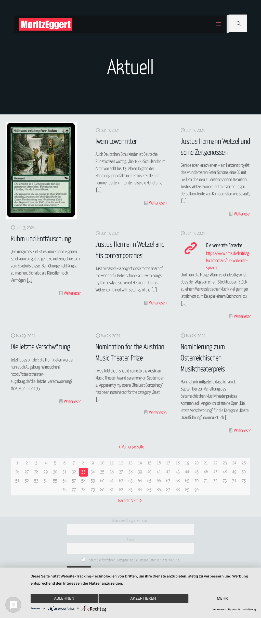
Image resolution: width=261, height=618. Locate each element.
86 (159, 490)
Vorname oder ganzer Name (130, 521)
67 (168, 481)
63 (130, 481)
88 (178, 490)
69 (187, 481)
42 (168, 472)
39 (140, 472)
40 (149, 472)
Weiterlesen (73, 293)
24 (234, 463)
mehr (222, 598)
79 (93, 490)
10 (102, 463)
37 (121, 472)
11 (112, 463)
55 (55, 481)
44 (187, 472)
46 (206, 472)
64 (140, 481)
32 (74, 472)
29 (46, 472)
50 (244, 472)
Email (130, 540)
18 (178, 463)
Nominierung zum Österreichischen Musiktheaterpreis (203, 358)
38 (130, 472)
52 (27, 481)
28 (36, 472)
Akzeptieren (143, 598)
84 (140, 490)
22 (215, 463)
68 (178, 481)
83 (130, 490)
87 (168, 490)
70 (196, 481)
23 (225, 463)
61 (112, 481)
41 (159, 472)
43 (178, 472)
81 (112, 490)
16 (159, 463)
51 (17, 481)
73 (225, 481)
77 (74, 490)
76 (64, 490)
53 (36, 481)
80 (102, 490)
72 (215, 481)
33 (83, 472)
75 (244, 481)
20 (196, 463)
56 (64, 481)
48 (225, 472)
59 (93, 481)
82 (121, 490)
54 (46, 481)
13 (130, 463)
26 (17, 472)
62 (121, 481)
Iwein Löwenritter (116, 141)
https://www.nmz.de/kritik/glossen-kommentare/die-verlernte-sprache (233, 261)
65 (149, 481)
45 (196, 472)
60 (102, 481)
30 (55, 472)
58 (83, 481)
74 (234, 481)
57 (74, 481)
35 (102, 472)
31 (64, 472)
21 (206, 463)
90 (196, 490)
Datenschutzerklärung (242, 609)
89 (187, 490)
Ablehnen (64, 598)
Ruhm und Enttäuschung (41, 239)
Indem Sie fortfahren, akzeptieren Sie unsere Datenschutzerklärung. (133, 560)
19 (187, 463)
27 (27, 472)
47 (215, 472)
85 (149, 490)
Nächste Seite (128, 501)
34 (93, 472)
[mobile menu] (218, 24)
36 (112, 472)
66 (159, 481)
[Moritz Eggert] (45, 24)
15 (149, 463)
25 (244, 463)
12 (121, 463)
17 (168, 463)
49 (234, 472)
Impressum (219, 609)
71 (206, 481)
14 (140, 463)
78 (83, 490)
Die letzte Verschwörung (40, 347)
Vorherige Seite (133, 447)
